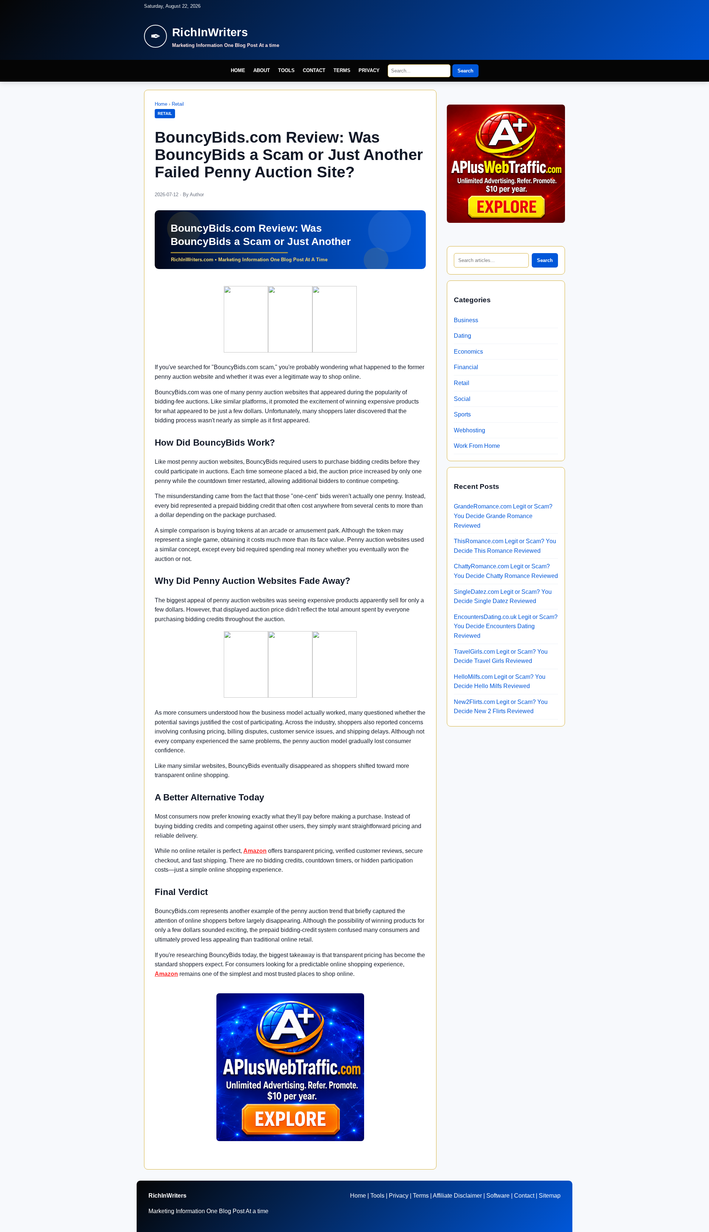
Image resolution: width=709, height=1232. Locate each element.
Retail (178, 104)
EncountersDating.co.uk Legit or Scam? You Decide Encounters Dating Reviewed (506, 626)
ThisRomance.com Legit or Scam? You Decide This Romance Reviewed (505, 546)
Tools (286, 70)
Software (498, 1195)
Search (465, 71)
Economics (468, 351)
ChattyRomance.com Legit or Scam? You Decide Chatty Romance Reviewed (506, 571)
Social (462, 399)
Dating (462, 336)
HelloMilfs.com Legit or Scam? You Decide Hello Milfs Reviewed (499, 682)
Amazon (255, 851)
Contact (314, 70)
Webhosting (469, 430)
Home (238, 70)
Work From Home (477, 446)
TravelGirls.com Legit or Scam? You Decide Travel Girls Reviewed (501, 656)
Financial (466, 367)
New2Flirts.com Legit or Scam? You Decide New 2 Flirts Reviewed (501, 707)
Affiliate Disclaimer (457, 1195)
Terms (341, 70)
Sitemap (550, 1195)
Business (466, 320)
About (261, 70)
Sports (462, 414)
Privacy (369, 70)
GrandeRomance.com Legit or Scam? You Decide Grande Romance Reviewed (503, 515)
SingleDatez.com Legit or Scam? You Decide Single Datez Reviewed (503, 597)
